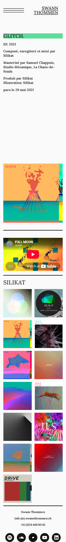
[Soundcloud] (21, 537)
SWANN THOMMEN (46, 10)
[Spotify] (9, 537)
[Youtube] (44, 537)
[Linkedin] (56, 537)
